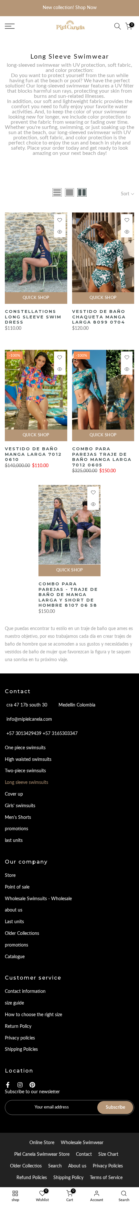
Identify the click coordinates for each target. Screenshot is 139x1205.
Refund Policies (31, 1178)
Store (10, 875)
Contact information (25, 991)
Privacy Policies (108, 1166)
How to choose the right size (33, 1015)
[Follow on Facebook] (8, 1085)
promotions (16, 829)
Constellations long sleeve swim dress (33, 317)
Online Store (41, 1143)
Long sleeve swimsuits (26, 782)
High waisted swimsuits (28, 759)
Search (55, 1166)
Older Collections (22, 933)
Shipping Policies (21, 1049)
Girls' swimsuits (20, 806)
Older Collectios (26, 1166)
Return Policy (18, 1026)
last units (14, 840)
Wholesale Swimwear (82, 1143)
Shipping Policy (68, 1178)
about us (13, 910)
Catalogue (15, 957)
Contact (84, 1154)
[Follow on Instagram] (20, 1085)
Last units (14, 922)
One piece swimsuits (25, 748)
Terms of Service (106, 1178)
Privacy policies (20, 1038)
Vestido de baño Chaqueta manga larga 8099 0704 (99, 317)
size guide (14, 1003)
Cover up (14, 794)
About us (77, 1166)
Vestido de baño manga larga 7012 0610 (33, 454)
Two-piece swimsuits (25, 771)
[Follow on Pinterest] (32, 1085)
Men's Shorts (18, 817)
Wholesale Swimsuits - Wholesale (38, 899)
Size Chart (108, 1154)
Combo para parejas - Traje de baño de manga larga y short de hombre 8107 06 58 (68, 594)
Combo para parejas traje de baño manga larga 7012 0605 (102, 456)
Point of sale (17, 887)
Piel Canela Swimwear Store (42, 1154)
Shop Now (86, 8)
